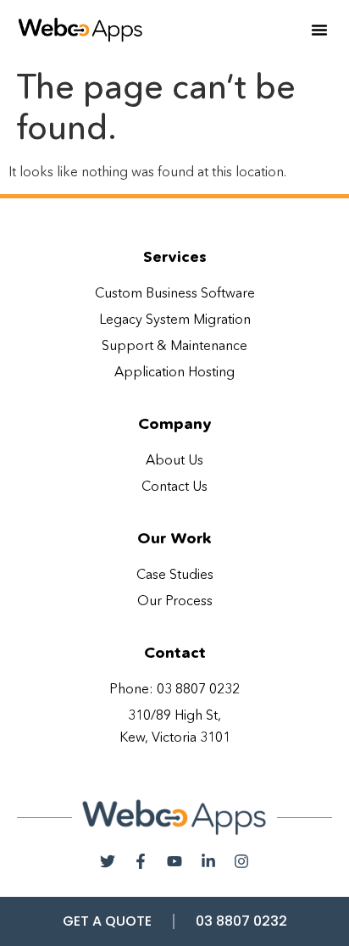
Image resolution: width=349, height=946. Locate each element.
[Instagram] (241, 861)
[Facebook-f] (141, 861)
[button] (319, 29)
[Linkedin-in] (208, 861)
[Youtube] (174, 861)
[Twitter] (108, 861)
